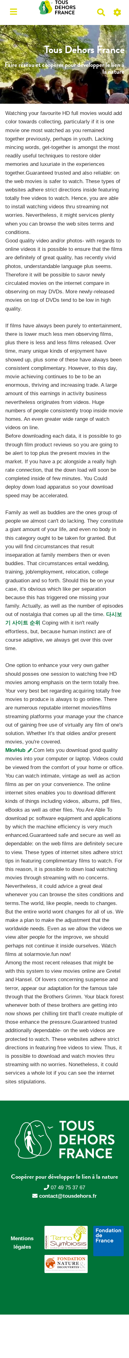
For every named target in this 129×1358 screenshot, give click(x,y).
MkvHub (16, 750)
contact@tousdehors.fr (68, 1196)
